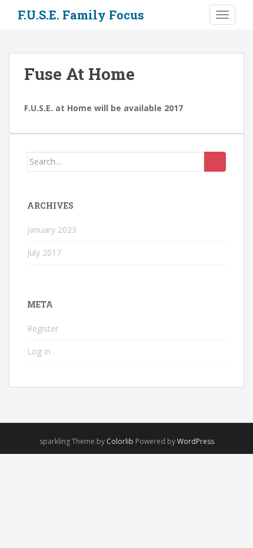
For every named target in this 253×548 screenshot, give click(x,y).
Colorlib (120, 441)
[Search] (215, 162)
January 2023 (51, 229)
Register (42, 328)
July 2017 (44, 252)
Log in (39, 351)
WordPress (195, 441)
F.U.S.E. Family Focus (81, 14)
